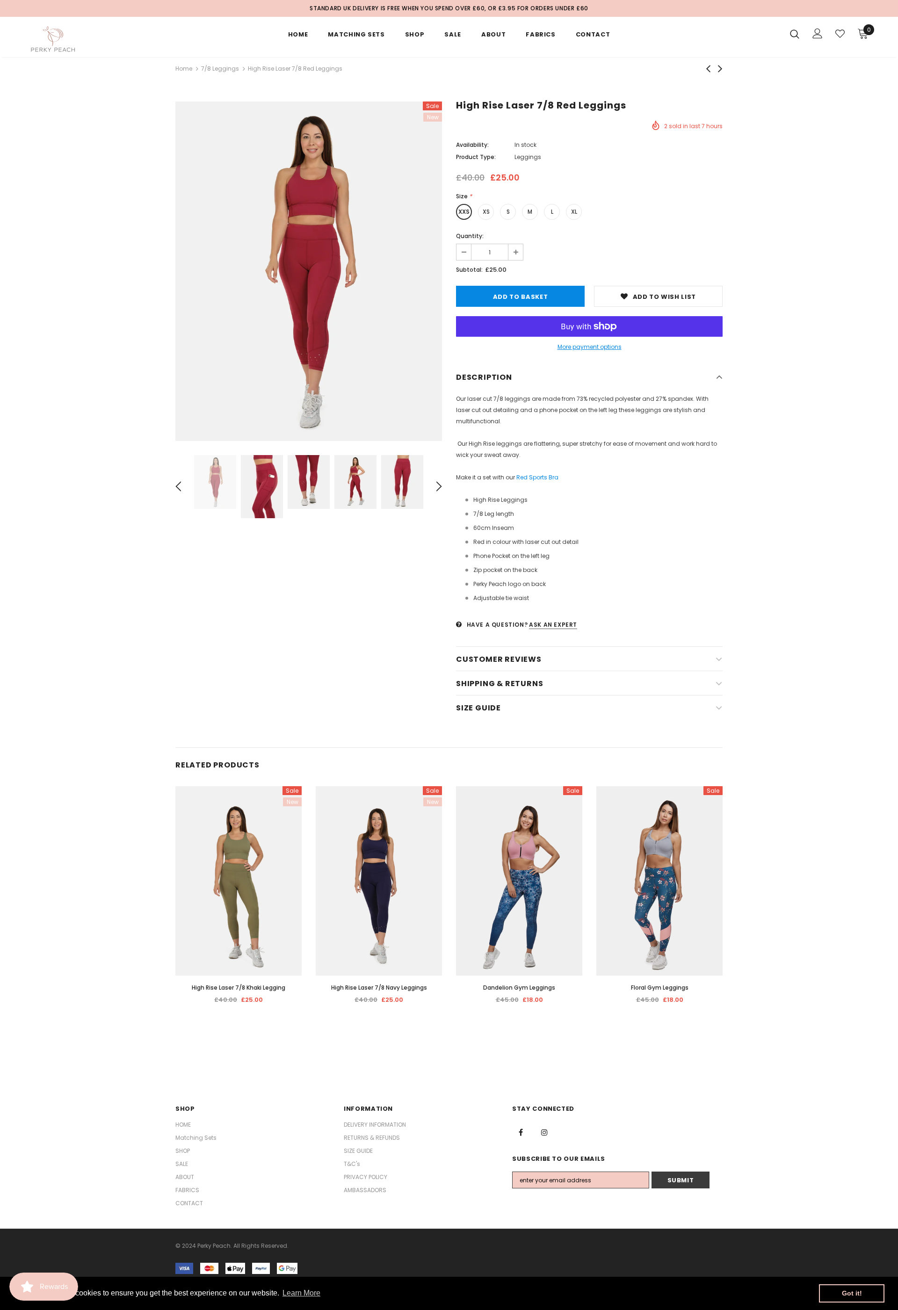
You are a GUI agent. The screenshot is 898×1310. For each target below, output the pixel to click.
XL (574, 212)
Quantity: (470, 236)
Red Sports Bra (537, 477)
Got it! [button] (852, 1293)
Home (183, 68)
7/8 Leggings (220, 68)
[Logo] (83, 39)
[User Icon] (817, 33)
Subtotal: (469, 270)
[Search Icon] (794, 33)
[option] (308, 271)
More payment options (590, 347)
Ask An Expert (553, 625)
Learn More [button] (301, 1293)
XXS (464, 212)
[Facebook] (520, 1131)
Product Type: (476, 157)
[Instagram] (544, 1131)
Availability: (472, 145)
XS (486, 212)
